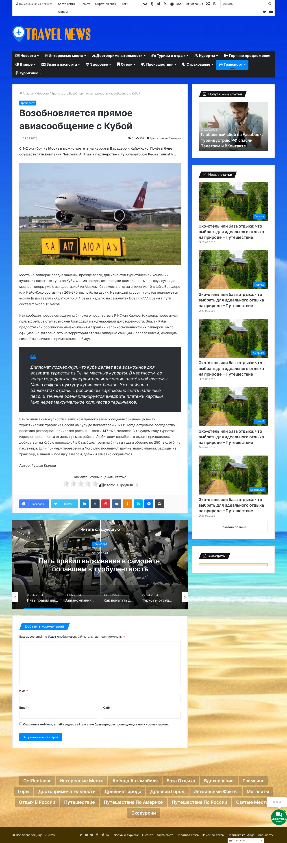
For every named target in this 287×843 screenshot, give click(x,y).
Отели (126, 64)
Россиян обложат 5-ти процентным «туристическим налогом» (231, 140)
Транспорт (233, 64)
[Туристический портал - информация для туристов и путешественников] (51, 33)
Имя (23, 690)
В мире (26, 64)
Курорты (206, 55)
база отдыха (181, 780)
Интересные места (65, 55)
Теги (125, 4)
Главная (28, 93)
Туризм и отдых (170, 55)
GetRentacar (37, 780)
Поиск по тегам (213, 835)
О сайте (85, 4)
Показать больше (233, 527)
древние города (122, 791)
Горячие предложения (249, 55)
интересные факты (216, 791)
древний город (167, 791)
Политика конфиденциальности (251, 835)
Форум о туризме (126, 835)
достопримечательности (67, 791)
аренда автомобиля (135, 780)
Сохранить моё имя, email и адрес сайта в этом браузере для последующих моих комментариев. (96, 724)
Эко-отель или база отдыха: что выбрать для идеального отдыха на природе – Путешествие (231, 232)
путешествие (79, 802)
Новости (28, 55)
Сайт (107, 707)
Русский (239, 840)
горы (23, 791)
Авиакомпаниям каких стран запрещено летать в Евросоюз (100, 565)
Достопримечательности (119, 55)
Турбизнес (28, 73)
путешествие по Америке (133, 802)
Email (24, 707)
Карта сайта (66, 4)
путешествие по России (199, 802)
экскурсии (143, 813)
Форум (63, 11)
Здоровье (98, 64)
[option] (100, 564)
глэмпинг (253, 780)
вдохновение (219, 780)
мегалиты (258, 791)
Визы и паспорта (61, 64)
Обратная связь (106, 4)
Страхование (198, 64)
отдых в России (37, 802)
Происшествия (159, 64)
